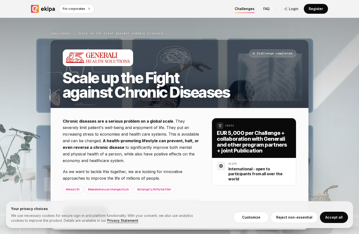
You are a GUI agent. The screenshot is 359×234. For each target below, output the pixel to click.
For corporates (74, 9)
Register (316, 9)
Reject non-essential (294, 217)
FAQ (266, 9)
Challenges (244, 9)
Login (293, 9)
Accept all (334, 217)
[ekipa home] (43, 9)
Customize (251, 217)
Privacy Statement (122, 220)
